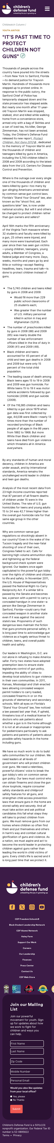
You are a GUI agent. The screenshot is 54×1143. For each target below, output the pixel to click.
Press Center (27, 966)
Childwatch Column (13, 24)
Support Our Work (27, 942)
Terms (5, 1135)
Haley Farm (27, 937)
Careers (27, 948)
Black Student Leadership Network (27, 925)
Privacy (17, 1135)
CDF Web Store (27, 977)
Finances (27, 960)
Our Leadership (27, 954)
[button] (23, 55)
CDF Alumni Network (27, 931)
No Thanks (18, 1100)
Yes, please (19, 1096)
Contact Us (27, 971)
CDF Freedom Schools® (27, 919)
